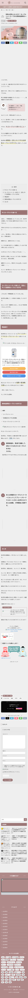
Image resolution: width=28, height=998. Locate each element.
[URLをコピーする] (25, 43)
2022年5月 (5, 947)
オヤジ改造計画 (5, 959)
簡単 (10, 979)
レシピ (17, 969)
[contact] (19, 987)
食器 (10, 982)
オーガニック (13, 959)
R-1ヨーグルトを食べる (11, 190)
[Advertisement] (14, 60)
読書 (18, 979)
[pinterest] (14, 987)
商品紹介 (7, 197)
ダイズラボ (19, 962)
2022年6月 (5, 944)
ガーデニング (20, 959)
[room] (12, 987)
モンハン (11, 967)
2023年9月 (5, 914)
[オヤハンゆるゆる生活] (14, 2)
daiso (3, 957)
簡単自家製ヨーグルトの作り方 (13, 199)
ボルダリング (17, 964)
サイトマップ (21, 989)
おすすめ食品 (15, 957)
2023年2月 (5, 926)
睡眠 (25, 977)
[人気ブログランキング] (14, 656)
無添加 (20, 977)
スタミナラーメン (11, 962)
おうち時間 (8, 957)
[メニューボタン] (2, 2)
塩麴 (23, 972)
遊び (3, 982)
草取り (14, 979)
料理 (3, 977)
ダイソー (3, 964)
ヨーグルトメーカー (19, 967)
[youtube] (16, 987)
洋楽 (17, 977)
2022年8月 (5, 938)
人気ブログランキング (5, 658)
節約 (21, 698)
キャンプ (3, 962)
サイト (4, 760)
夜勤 (3, 974)
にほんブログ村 (14, 631)
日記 (6, 977)
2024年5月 (5, 911)
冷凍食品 (11, 972)
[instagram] (10, 987)
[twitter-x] (8, 987)
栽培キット (11, 977)
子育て (16, 698)
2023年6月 (5, 917)
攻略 (23, 974)
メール (5, 755)
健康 (12, 698)
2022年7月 (5, 941)
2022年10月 (5, 932)
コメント (5, 734)
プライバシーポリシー (8, 989)
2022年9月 (5, 935)
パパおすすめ (10, 964)
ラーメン (3, 969)
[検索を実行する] (25, 819)
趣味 (22, 979)
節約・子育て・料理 (12, 20)
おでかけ (22, 957)
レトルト (22, 969)
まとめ (7, 202)
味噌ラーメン (17, 972)
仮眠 (3, 972)
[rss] (17, 987)
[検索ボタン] (25, 2)
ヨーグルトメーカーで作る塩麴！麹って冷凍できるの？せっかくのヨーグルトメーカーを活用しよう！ (18, 612)
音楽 (6, 982)
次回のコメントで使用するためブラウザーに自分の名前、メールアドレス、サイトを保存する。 (14, 766)
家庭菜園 (18, 974)
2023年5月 (5, 920)
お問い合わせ (15, 989)
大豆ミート (7, 974)
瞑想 (3, 979)
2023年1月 (5, 929)
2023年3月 (5, 923)
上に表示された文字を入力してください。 (11, 771)
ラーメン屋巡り (10, 969)
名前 (4, 750)
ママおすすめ (6, 698)
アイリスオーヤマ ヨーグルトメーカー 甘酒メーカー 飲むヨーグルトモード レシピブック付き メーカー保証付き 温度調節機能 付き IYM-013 (14, 361)
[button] (3, 43)
